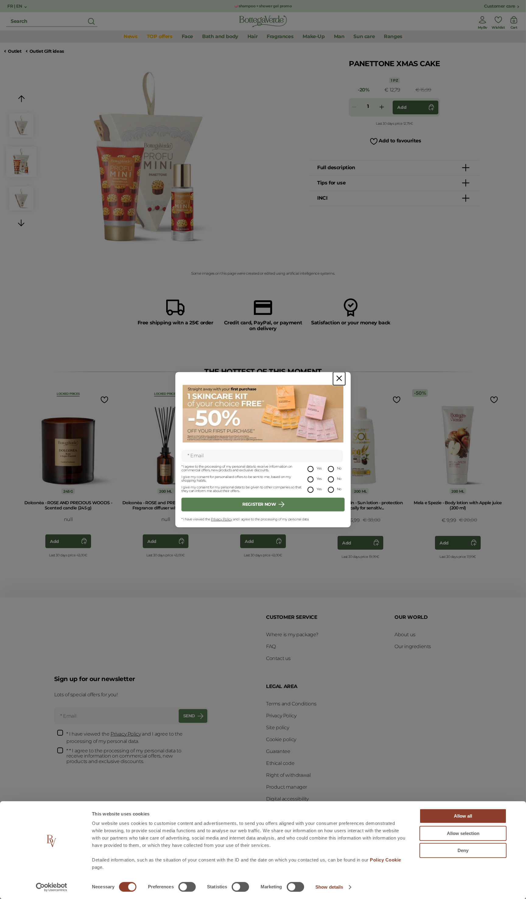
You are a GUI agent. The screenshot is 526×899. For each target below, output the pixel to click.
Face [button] (187, 36)
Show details (329, 887)
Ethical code (280, 763)
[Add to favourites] (104, 399)
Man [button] (339, 36)
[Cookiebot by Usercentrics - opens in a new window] (51, 887)
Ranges (393, 36)
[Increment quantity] (381, 107)
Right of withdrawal (288, 775)
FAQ (271, 646)
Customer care (499, 6)
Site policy (277, 727)
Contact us (278, 658)
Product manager (286, 787)
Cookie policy (281, 739)
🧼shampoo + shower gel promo (263, 6)
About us (405, 634)
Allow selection (463, 833)
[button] (21, 100)
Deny (463, 850)
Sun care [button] (364, 36)
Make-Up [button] (313, 36)
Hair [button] (252, 36)
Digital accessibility (287, 799)
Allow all (463, 816)
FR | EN (15, 6)
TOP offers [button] (160, 36)
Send (189, 716)
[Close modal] (339, 378)
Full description (336, 167)
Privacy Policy (221, 519)
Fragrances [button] (280, 36)
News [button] (130, 36)
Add (401, 107)
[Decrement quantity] (354, 107)
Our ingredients (412, 646)
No (339, 468)
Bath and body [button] (220, 36)
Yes (319, 468)
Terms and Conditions (291, 704)
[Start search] (91, 21)
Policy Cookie (385, 859)
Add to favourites (400, 141)
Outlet (15, 51)
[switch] (187, 887)
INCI (322, 198)
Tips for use (331, 183)
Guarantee (278, 751)
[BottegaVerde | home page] (263, 21)
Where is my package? (292, 634)
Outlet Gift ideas (47, 51)
